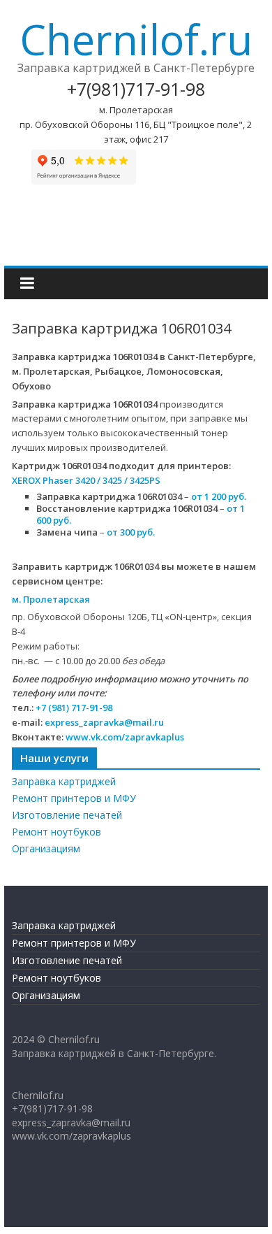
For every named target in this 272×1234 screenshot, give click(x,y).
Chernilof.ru (136, 39)
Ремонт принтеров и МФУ (74, 798)
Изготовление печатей (67, 815)
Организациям (46, 848)
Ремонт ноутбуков (56, 831)
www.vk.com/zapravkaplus (125, 737)
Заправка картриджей (64, 781)
